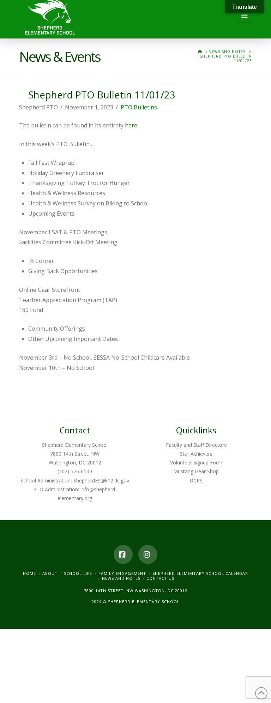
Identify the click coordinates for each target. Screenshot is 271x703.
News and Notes (121, 578)
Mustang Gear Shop (196, 471)
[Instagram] (147, 554)
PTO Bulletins (139, 107)
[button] (244, 15)
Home (29, 573)
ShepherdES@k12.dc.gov (101, 480)
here (131, 125)
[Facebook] (123, 554)
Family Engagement (122, 573)
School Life (78, 573)
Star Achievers (196, 453)
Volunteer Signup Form (196, 462)
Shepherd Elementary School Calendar (200, 573)
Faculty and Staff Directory (196, 444)
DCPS (196, 480)
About (50, 573)
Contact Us (160, 578)
